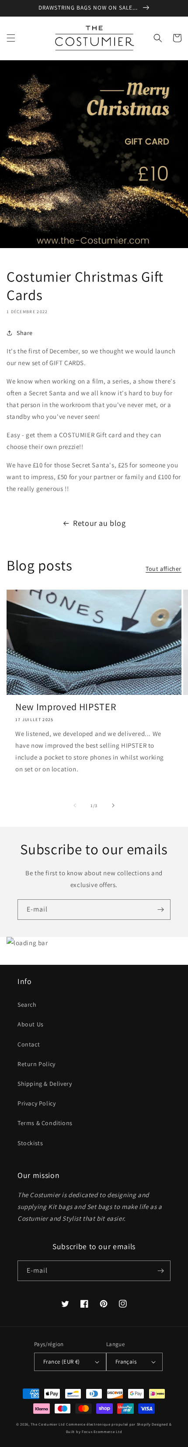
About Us (30, 1024)
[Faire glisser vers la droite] (113, 805)
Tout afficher (163, 569)
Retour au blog (99, 523)
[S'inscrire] (160, 909)
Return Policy (36, 1064)
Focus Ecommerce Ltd (102, 1431)
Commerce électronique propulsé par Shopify (108, 1424)
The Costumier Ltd (48, 1424)
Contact (28, 1044)
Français (125, 1361)
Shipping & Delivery (44, 1084)
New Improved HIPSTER (65, 707)
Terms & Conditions (45, 1123)
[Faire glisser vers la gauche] (74, 805)
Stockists (30, 1143)
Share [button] (25, 333)
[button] (11, 38)
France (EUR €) (61, 1361)
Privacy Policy (36, 1103)
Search (27, 1004)
